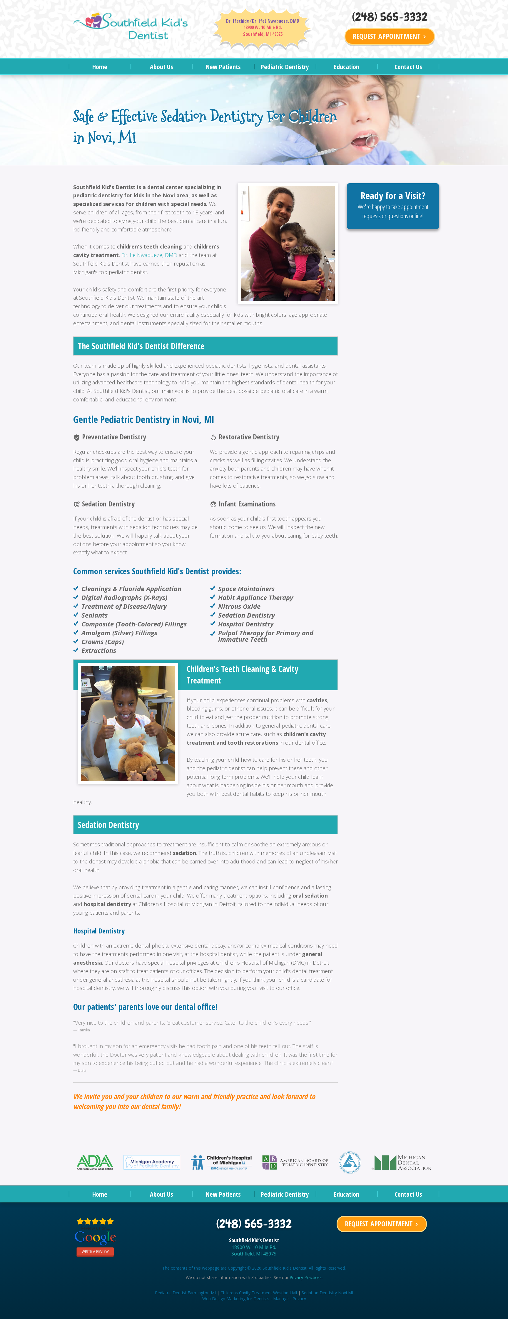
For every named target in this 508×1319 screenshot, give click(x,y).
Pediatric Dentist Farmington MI (185, 1292)
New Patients (223, 66)
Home (99, 66)
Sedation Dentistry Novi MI (327, 1292)
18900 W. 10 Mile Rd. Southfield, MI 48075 (253, 1250)
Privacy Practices (306, 1277)
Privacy (299, 1298)
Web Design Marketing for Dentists (235, 1298)
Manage (281, 1298)
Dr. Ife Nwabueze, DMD (149, 255)
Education (346, 66)
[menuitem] (100, 66)
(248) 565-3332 (389, 16)
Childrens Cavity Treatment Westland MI (258, 1292)
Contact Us (408, 66)
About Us (161, 66)
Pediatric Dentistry (285, 66)
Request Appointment (390, 36)
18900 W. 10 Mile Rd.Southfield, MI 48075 (263, 30)
